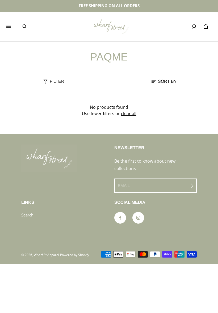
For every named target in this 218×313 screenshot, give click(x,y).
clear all (128, 113)
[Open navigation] (12, 26)
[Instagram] (138, 218)
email (124, 185)
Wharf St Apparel (46, 255)
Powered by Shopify (74, 255)
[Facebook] (120, 218)
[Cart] (206, 26)
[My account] (194, 26)
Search (27, 215)
